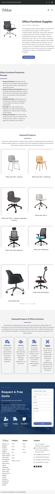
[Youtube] (36, 466)
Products (28, 25)
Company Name (37, 391)
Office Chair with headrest (41, 292)
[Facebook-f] (46, 2)
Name (44, 391)
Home (23, 25)
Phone (35, 402)
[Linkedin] (52, 2)
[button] (48, 10)
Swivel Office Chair (13, 301)
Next (34, 303)
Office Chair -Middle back (41, 249)
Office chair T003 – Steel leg (14, 177)
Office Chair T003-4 (41, 215)
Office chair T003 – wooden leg (41, 177)
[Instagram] (49, 2)
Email (34, 397)
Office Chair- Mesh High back (13, 250)
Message (35, 408)
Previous (22, 303)
